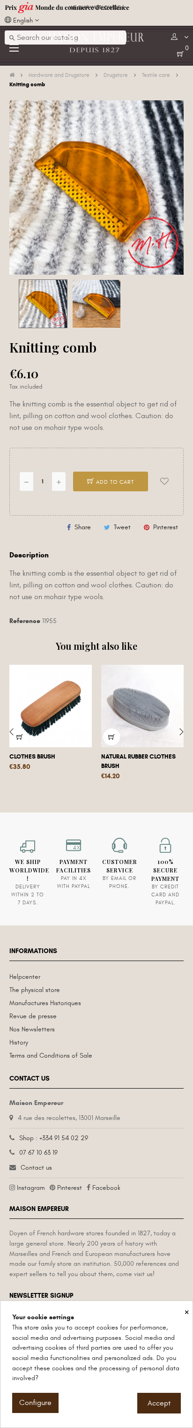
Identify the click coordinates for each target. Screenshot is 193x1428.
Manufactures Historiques (45, 1003)
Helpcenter (24, 977)
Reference (24, 621)
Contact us (36, 1168)
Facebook (106, 1188)
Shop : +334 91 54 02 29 (53, 1138)
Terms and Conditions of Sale (50, 1056)
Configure (35, 1402)
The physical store (34, 990)
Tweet (122, 527)
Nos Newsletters (32, 1029)
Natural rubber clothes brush (138, 761)
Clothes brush (32, 756)
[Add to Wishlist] (164, 481)
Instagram (31, 1188)
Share (82, 527)
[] (19, 737)
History (18, 1042)
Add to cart (114, 482)
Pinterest (165, 527)
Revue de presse (33, 1016)
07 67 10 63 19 (38, 1153)
